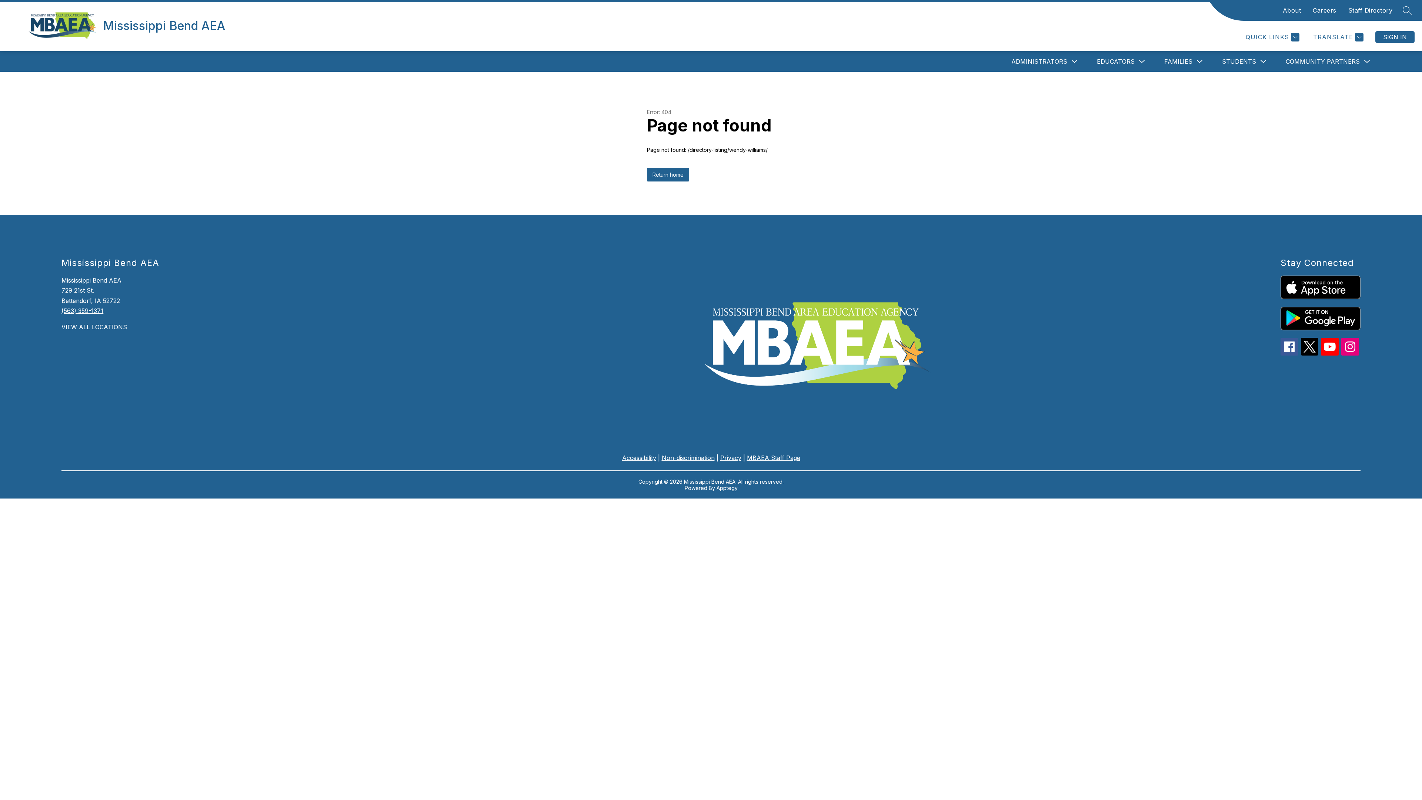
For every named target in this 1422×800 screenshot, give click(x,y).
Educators (1116, 61)
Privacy (730, 457)
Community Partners (1323, 61)
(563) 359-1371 (82, 310)
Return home (668, 174)
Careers (1324, 10)
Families (1178, 61)
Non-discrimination (688, 457)
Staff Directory (1370, 10)
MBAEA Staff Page (773, 457)
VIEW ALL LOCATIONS (94, 327)
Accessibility (639, 457)
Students (1239, 61)
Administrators (1039, 61)
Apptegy (727, 488)
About (1292, 10)
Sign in (1395, 37)
